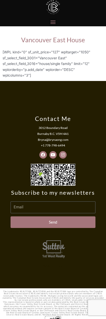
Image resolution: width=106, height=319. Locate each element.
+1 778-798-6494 (53, 145)
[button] (53, 22)
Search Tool (53, 266)
